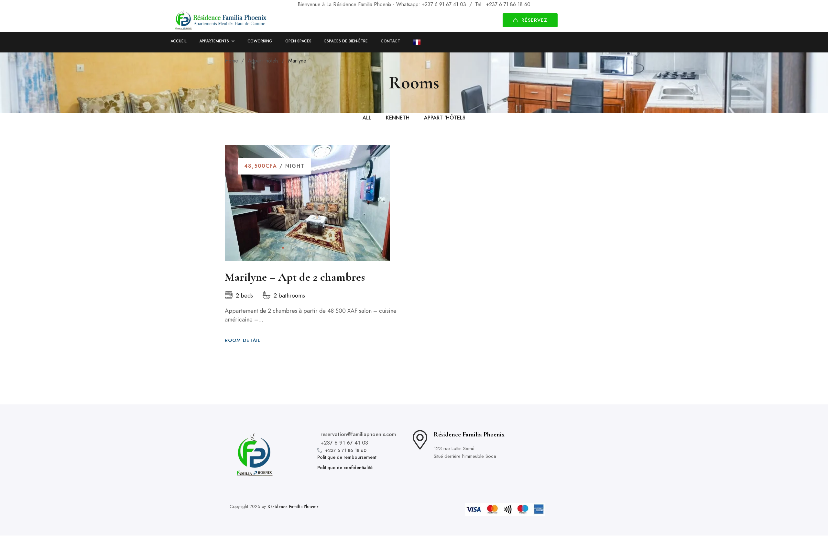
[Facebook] (565, 454)
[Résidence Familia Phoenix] (220, 20)
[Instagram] (581, 454)
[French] (414, 42)
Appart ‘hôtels (263, 60)
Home (231, 60)
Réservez (534, 20)
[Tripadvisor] (598, 454)
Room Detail (243, 340)
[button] (283, 247)
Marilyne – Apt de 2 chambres (295, 277)
